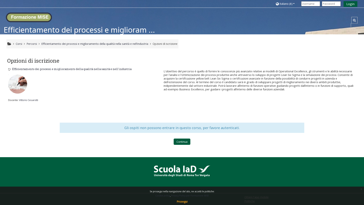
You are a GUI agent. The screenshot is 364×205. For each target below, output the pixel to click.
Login (350, 4)
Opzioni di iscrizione (165, 44)
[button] (287, 4)
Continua (182, 142)
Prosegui (182, 201)
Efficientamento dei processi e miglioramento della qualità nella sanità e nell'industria (72, 69)
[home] (29, 16)
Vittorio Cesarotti (28, 100)
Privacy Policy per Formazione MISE (190, 195)
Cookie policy (162, 195)
